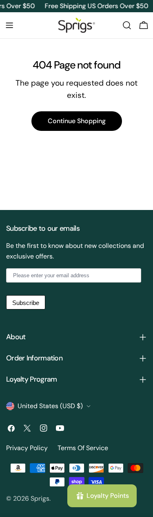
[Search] (127, 25)
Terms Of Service (83, 448)
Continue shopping (77, 121)
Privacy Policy (27, 448)
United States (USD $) (50, 406)
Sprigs (40, 498)
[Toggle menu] (9, 25)
